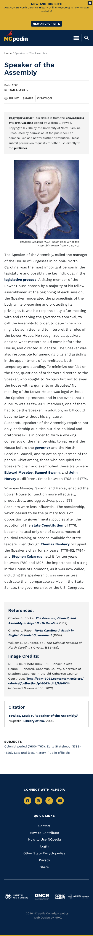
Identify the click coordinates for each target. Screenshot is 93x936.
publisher (20, 148)
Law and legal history (30, 752)
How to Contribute (44, 833)
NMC (58, 917)
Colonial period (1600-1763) (25, 746)
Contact (44, 826)
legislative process (20, 280)
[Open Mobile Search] (85, 37)
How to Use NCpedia (44, 839)
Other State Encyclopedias (44, 853)
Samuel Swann (47, 472)
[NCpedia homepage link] (16, 36)
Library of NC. (34, 721)
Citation (44, 98)
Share (28, 98)
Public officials (59, 752)
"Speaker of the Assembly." (56, 716)
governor (42, 448)
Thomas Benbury (55, 544)
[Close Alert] (90, 3)
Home (8, 53)
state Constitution (47, 525)
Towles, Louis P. (18, 89)
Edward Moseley (18, 472)
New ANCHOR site (46, 23)
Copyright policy (57, 913)
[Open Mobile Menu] (76, 37)
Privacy (44, 860)
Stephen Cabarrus (27, 556)
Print (14, 98)
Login (44, 846)
